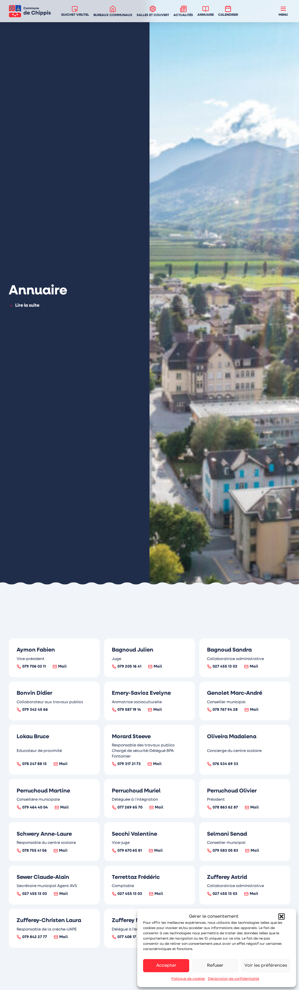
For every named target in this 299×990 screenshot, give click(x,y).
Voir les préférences (265, 965)
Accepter (166, 965)
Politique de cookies (188, 979)
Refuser (215, 965)
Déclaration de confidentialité (233, 979)
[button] (281, 916)
